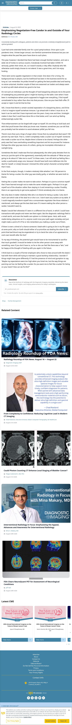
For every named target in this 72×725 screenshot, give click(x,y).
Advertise (36, 654)
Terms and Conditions (36, 670)
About (36, 657)
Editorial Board (36, 663)
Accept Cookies (50, 721)
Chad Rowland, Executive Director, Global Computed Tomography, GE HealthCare (31, 420)
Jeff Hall (8, 588)
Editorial (36, 661)
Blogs (4, 301)
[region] (36, 716)
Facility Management (14, 301)
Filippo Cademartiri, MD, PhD (15, 474)
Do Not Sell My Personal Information (36, 666)
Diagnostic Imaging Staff (14, 363)
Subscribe (61, 289)
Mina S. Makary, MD (12, 531)
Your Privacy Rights (36, 672)
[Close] (69, 710)
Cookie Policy (27, 717)
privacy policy (39, 293)
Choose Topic (34, 8)
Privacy (36, 668)
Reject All (63, 721)
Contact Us (36, 659)
